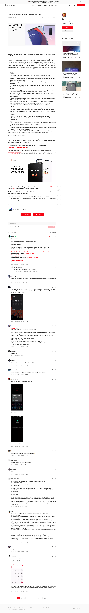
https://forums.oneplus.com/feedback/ (17, 147)
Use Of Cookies (46, 607)
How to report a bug (13, 153)
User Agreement (37, 607)
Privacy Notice (22, 607)
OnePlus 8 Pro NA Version (32, 257)
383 (38, 598)
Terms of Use (30, 607)
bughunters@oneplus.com (14, 152)
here (14, 188)
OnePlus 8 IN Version (16, 254)
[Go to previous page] (15, 598)
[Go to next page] (41, 598)
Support (16, 607)
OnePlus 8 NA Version (29, 253)
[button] (75, 5)
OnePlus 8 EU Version (16, 256)
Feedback (10, 607)
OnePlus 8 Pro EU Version (17, 260)
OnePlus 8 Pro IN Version (16, 259)
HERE (50, 187)
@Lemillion (13, 328)
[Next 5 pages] (36, 598)
